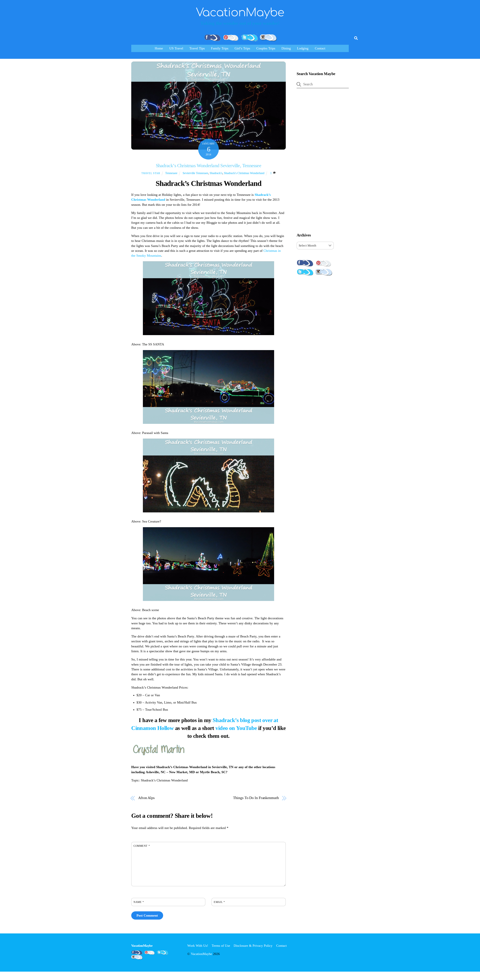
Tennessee (171, 173)
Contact (320, 48)
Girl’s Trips (242, 48)
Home (159, 48)
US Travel (176, 48)
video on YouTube (236, 728)
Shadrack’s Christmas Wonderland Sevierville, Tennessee (208, 165)
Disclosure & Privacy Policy (253, 945)
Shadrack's (216, 173)
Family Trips (219, 48)
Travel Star (150, 173)
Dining (286, 48)
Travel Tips (197, 48)
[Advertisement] (323, 161)
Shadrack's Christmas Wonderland (244, 173)
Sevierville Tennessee (195, 173)
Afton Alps (146, 798)
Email (219, 901)
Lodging (302, 48)
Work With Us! (197, 945)
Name (139, 901)
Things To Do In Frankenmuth (256, 798)
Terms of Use (221, 945)
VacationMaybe (201, 954)
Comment (142, 845)
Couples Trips (265, 48)
